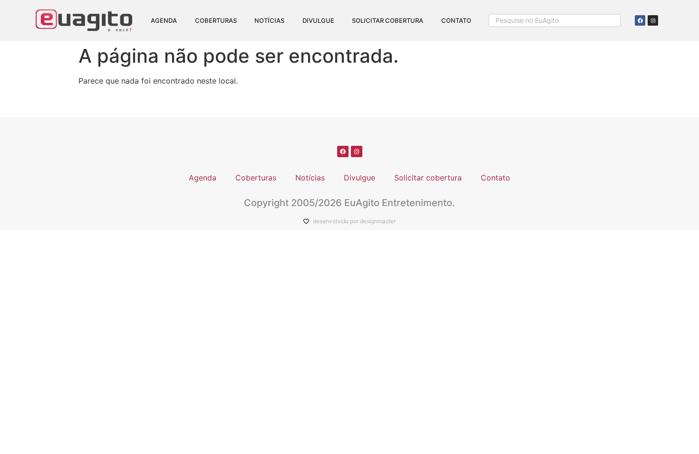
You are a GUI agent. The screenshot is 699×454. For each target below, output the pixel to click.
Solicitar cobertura (387, 20)
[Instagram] (653, 20)
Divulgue (318, 20)
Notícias (269, 20)
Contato (456, 20)
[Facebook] (640, 20)
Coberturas (216, 20)
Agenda (164, 20)
